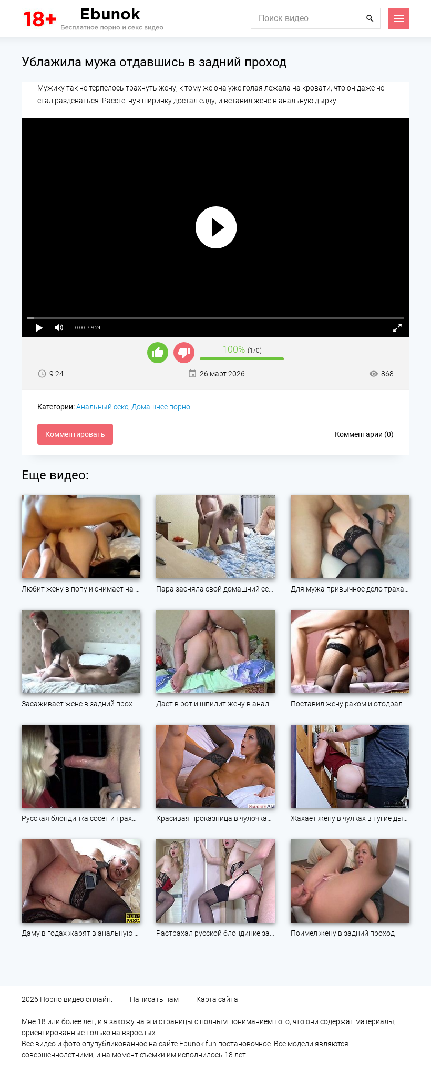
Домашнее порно (160, 407)
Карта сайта (217, 999)
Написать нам (154, 999)
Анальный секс (102, 407)
